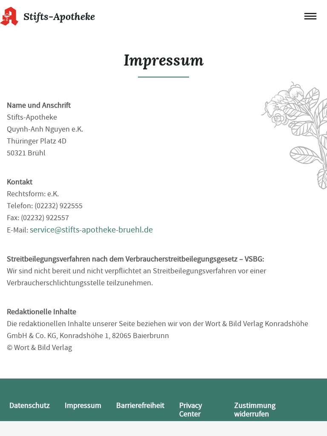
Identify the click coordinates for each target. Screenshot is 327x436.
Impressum (83, 405)
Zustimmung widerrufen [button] (254, 410)
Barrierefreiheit (140, 405)
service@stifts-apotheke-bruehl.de (91, 229)
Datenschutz (29, 405)
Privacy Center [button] (190, 410)
